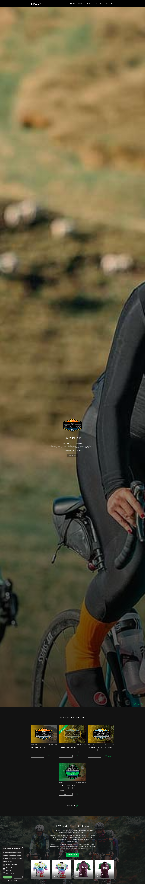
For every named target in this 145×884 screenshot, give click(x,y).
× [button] (22, 847)
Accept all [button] (7, 877)
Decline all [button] (18, 877)
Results (80, 3)
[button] (134, 704)
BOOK (37, 756)
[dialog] (13, 864)
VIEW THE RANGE (72, 855)
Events (72, 3)
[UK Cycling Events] (36, 3)
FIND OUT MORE (72, 455)
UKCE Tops (98, 3)
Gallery (89, 3)
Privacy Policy (9, 861)
